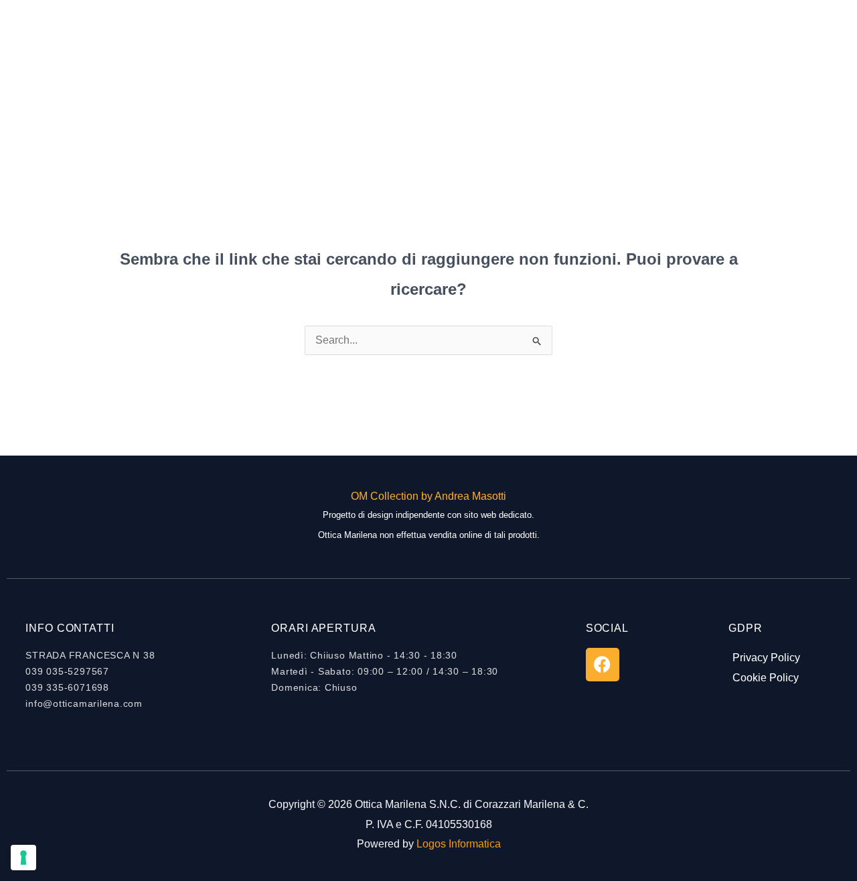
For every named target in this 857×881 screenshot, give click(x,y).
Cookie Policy (765, 677)
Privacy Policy (766, 657)
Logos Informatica (458, 844)
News (487, 34)
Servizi (435, 34)
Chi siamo (370, 34)
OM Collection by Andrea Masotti (428, 496)
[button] (769, 34)
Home (309, 34)
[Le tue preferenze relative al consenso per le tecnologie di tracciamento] (23, 857)
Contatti (543, 34)
